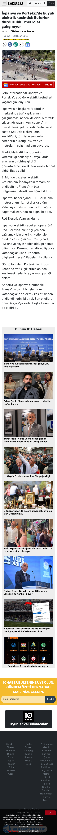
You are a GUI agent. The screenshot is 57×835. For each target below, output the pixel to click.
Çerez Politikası (13, 831)
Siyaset (10, 747)
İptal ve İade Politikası (47, 766)
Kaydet (50, 699)
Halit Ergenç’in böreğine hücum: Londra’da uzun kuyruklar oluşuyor (28, 550)
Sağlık (10, 761)
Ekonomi (10, 751)
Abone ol (40, 3)
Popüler (11, 764)
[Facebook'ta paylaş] (10, 44)
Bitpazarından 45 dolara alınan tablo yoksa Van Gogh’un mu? (28, 512)
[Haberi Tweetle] (4, 44)
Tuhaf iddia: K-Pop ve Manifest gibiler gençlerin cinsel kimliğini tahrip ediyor (25, 440)
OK (50, 813)
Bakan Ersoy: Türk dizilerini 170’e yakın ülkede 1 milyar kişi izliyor (25, 592)
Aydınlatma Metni (47, 746)
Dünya (6, 36)
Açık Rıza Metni (47, 772)
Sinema (28, 757)
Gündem (10, 744)
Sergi (28, 764)
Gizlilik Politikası (45, 779)
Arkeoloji (28, 751)
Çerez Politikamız (46, 759)
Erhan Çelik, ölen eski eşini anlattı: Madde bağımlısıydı (27, 402)
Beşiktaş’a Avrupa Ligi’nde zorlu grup (28, 666)
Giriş (51, 3)
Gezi (10, 774)
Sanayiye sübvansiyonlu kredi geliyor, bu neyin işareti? (26, 365)
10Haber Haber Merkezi (23, 31)
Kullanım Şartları (47, 752)
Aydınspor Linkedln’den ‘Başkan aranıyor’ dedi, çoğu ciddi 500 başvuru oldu (27, 630)
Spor (10, 757)
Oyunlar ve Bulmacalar (29, 724)
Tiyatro (28, 761)
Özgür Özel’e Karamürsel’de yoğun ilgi (28, 476)
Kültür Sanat (28, 746)
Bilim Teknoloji (10, 769)
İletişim (46, 800)
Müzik (28, 754)
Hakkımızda (46, 794)
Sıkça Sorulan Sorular (46, 787)
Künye (46, 797)
